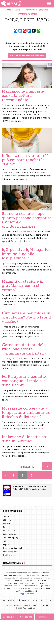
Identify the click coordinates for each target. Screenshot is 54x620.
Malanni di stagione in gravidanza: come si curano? (22, 285)
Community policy (10, 537)
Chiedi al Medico (13, 9)
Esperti (6, 544)
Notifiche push (9, 555)
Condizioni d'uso (10, 534)
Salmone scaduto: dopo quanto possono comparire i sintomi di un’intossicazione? (26, 220)
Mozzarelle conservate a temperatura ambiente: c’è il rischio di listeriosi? (26, 412)
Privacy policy (9, 530)
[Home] (19, 4)
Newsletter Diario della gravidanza (18, 548)
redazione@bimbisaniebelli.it (21, 605)
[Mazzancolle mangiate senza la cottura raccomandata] (27, 75)
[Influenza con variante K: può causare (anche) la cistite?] (27, 140)
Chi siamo (7, 520)
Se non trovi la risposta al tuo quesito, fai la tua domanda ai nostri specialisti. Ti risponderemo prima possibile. (27, 49)
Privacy (6, 527)
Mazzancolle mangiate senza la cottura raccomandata (23, 95)
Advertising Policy (10, 551)
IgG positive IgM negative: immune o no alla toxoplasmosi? (26, 254)
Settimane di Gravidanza (36, 9)
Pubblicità (7, 523)
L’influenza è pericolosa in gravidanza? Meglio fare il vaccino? (26, 317)
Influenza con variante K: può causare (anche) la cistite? (25, 160)
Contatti (6, 516)
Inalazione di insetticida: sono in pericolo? (24, 439)
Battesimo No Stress (27, 14)
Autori (5, 541)
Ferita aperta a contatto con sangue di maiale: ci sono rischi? (24, 381)
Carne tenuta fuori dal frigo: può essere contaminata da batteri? (24, 349)
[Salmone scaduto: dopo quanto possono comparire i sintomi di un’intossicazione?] (27, 197)
